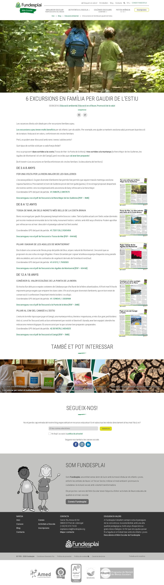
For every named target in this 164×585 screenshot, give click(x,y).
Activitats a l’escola (78, 10)
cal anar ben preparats (79, 156)
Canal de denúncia (98, 556)
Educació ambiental (72, 16)
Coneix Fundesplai (139, 3)
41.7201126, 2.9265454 (60, 230)
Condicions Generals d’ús (45, 556)
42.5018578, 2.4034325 (60, 328)
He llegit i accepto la (67, 434)
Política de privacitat (64, 556)
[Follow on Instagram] (82, 444)
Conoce (19, 524)
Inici (53, 16)
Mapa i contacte (67, 532)
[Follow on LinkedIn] (88, 444)
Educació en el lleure (87, 106)
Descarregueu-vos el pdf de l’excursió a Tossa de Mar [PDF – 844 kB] (46, 236)
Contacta (118, 3)
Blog (111, 3)
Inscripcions (141, 10)
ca (128, 3)
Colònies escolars (103, 11)
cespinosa (82, 110)
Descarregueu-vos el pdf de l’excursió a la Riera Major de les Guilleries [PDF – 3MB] (52, 198)
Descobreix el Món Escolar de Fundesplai (122, 535)
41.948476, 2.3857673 (60, 192)
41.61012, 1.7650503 (59, 262)
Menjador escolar (54, 11)
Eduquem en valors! (90, 3)
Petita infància (123, 11)
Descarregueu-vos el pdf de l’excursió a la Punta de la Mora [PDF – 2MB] (47, 305)
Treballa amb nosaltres (137, 556)
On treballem (103, 3)
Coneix (41, 520)
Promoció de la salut (106, 106)
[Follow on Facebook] (75, 444)
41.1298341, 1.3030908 (60, 299)
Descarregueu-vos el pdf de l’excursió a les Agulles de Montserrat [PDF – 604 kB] (51, 268)
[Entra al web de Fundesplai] (82, 547)
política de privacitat (75, 434)
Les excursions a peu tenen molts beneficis (35, 129)
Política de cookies (81, 556)
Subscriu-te (106, 428)
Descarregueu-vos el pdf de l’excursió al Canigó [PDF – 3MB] (42, 334)
